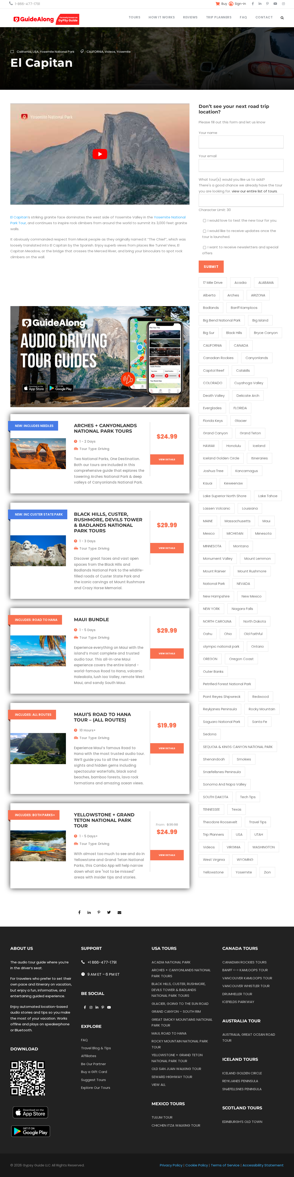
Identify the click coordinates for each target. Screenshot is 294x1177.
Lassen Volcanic (216, 508)
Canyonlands (257, 357)
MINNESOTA (212, 546)
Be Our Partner (93, 1063)
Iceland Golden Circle (221, 458)
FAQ (243, 17)
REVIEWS (190, 17)
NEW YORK (211, 608)
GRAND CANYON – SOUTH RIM (176, 1011)
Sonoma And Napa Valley (224, 784)
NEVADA (243, 583)
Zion (267, 872)
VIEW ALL (159, 1084)
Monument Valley (217, 558)
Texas (236, 809)
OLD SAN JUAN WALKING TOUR (176, 1068)
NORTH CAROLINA (217, 621)
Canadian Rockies (218, 357)
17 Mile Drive (213, 282)
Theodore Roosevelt (220, 822)
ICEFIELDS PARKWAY (238, 1001)
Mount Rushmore (252, 571)
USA (36, 51)
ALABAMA (266, 282)
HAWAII (209, 445)
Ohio (228, 633)
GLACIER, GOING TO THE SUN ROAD (180, 1003)
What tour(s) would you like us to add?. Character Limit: (240, 194)
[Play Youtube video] (99, 154)
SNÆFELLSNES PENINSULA (242, 1089)
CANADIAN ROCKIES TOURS (244, 962)
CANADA (241, 345)
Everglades (212, 408)
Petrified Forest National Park (227, 683)
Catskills (243, 370)
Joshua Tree (213, 470)
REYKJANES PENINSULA (240, 1080)
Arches (233, 295)
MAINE (208, 521)
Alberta (209, 295)
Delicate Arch (248, 395)
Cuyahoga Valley (248, 382)
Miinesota (263, 533)
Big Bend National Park (221, 320)
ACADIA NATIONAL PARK (171, 962)
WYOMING (245, 859)
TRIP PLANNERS (219, 17)
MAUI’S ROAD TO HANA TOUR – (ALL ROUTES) (102, 717)
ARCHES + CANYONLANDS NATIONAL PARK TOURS (105, 428)
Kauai (207, 483)
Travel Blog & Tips (96, 1047)
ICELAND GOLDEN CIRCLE (242, 1073)
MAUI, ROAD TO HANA (169, 1033)
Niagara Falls (242, 608)
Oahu (207, 633)
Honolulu (233, 445)
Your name (208, 132)
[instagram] (283, 3)
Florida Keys (213, 420)
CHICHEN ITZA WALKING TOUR (176, 1125)
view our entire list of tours (254, 191)
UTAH (258, 834)
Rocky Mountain (262, 709)
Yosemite (124, 51)
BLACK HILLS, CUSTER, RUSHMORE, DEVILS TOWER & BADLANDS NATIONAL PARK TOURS (108, 522)
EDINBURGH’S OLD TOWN (242, 1121)
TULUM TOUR (162, 1117)
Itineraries (259, 458)
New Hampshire (216, 596)
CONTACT (264, 17)
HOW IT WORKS (162, 17)
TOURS (135, 17)
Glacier (241, 420)
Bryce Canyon (266, 332)
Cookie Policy (196, 1165)
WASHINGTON (263, 847)
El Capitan (19, 217)
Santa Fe (259, 721)
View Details (167, 459)
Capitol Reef (213, 370)
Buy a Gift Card (94, 1071)
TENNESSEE (211, 809)
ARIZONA (258, 295)
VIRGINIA (233, 847)
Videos (110, 51)
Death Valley (214, 395)
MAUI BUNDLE (91, 619)
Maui (266, 521)
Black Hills (234, 332)
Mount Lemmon (257, 558)
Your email (208, 156)
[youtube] (275, 3)
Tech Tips (248, 796)
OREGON (210, 658)
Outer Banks (213, 671)
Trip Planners (213, 834)
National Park (214, 583)
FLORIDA (240, 408)
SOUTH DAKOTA (215, 796)
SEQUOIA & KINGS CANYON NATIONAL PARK (238, 746)
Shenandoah (214, 759)
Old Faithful (253, 633)
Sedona (209, 734)
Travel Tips (257, 822)
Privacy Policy (171, 1165)
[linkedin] (260, 3)
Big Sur (208, 332)
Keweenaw (233, 483)
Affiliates (88, 1055)
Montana (241, 546)
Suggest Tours (93, 1079)
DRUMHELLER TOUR (237, 993)
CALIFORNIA (95, 51)
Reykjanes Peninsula (220, 709)
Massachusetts (238, 521)
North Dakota (254, 621)
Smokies (244, 759)
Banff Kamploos (244, 307)
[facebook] (253, 3)
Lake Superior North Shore (224, 495)
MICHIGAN (235, 533)
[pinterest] (267, 3)
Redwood (260, 696)
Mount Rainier (214, 571)
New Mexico (252, 596)
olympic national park (221, 646)
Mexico (209, 533)
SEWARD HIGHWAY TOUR (172, 1076)
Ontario (257, 646)
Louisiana (250, 508)
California (24, 51)
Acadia (240, 282)
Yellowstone (213, 872)
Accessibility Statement (263, 1165)
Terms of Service (225, 1165)
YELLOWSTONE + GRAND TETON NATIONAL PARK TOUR (104, 820)
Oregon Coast (241, 658)
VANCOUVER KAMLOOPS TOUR (247, 977)
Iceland (259, 445)
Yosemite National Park (57, 51)
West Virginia (214, 859)
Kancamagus (246, 470)
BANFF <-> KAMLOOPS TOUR (245, 970)
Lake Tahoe (267, 495)
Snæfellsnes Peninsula (222, 771)
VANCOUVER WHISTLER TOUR (246, 985)
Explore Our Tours (95, 1087)
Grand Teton (250, 433)
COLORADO (212, 382)
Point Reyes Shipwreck (221, 696)
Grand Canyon (215, 433)
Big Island (260, 320)
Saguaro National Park (221, 721)
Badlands (211, 307)
